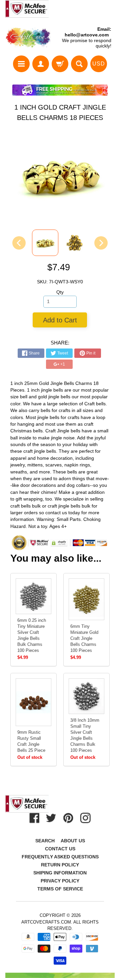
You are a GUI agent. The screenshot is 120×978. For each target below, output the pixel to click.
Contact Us (60, 848)
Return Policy (60, 864)
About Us (73, 840)
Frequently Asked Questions (60, 856)
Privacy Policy (60, 880)
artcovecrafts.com (46, 922)
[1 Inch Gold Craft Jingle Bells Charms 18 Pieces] (45, 243)
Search (45, 840)
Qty (60, 292)
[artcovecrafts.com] (28, 37)
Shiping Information (60, 872)
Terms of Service (60, 888)
